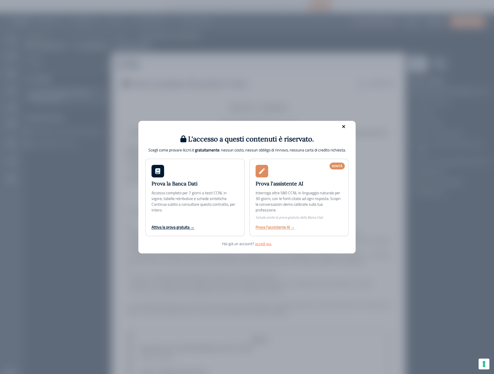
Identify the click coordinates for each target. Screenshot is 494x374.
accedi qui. (263, 244)
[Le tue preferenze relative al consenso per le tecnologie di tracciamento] (484, 364)
